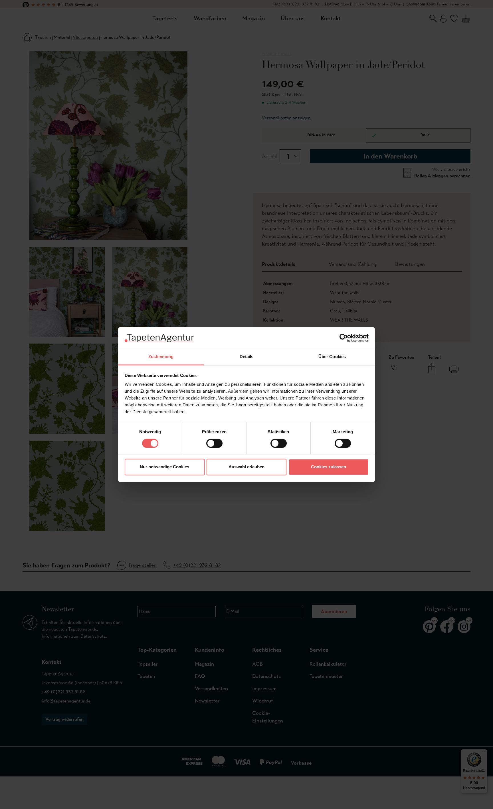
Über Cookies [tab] (332, 356)
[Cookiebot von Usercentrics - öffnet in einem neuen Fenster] (344, 338)
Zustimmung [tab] (161, 356)
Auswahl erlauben (246, 467)
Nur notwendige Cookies (164, 467)
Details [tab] (247, 356)
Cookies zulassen (328, 467)
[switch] (214, 443)
